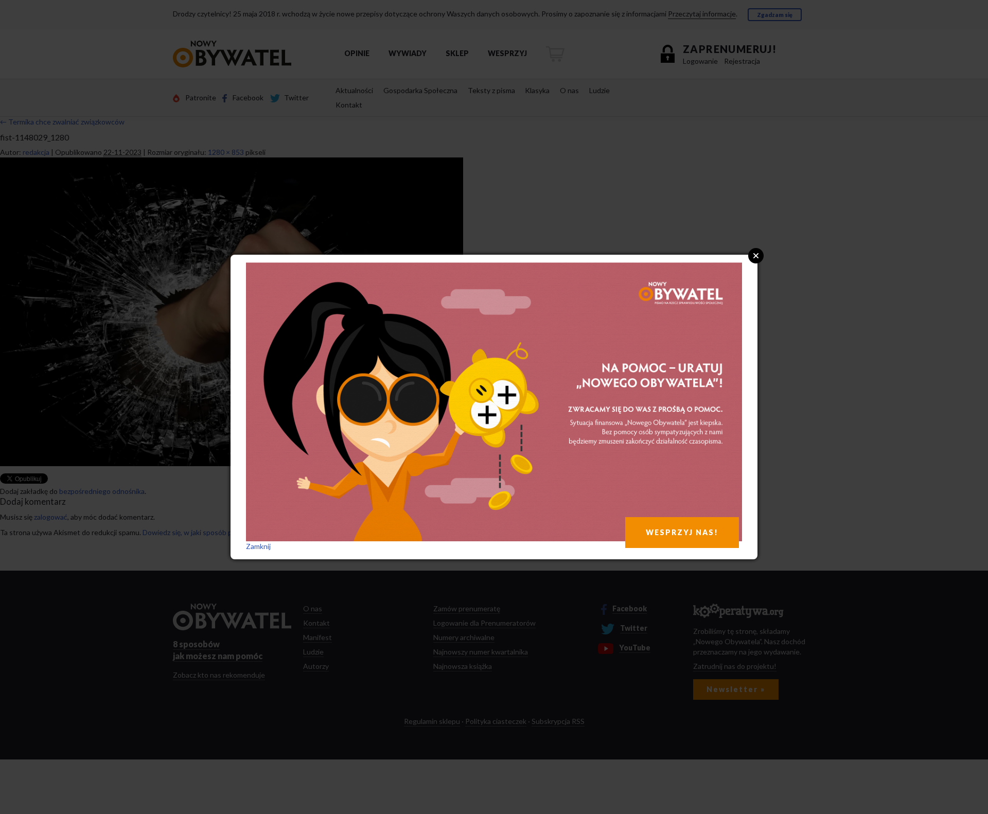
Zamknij (258, 546)
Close (756, 255)
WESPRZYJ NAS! (682, 532)
